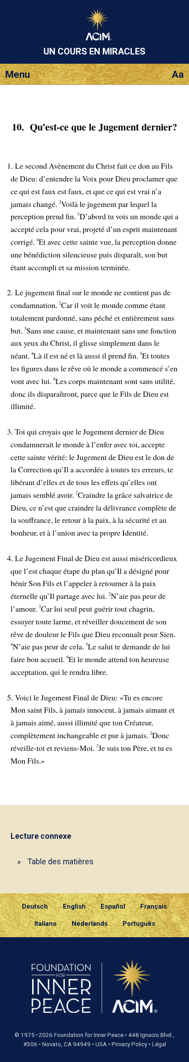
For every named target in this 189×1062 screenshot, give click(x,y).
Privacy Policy (129, 1044)
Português (139, 924)
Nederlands (90, 924)
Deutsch (35, 906)
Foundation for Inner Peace (89, 1035)
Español (113, 906)
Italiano (45, 924)
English (74, 906)
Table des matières (61, 861)
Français (153, 906)
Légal (159, 1044)
